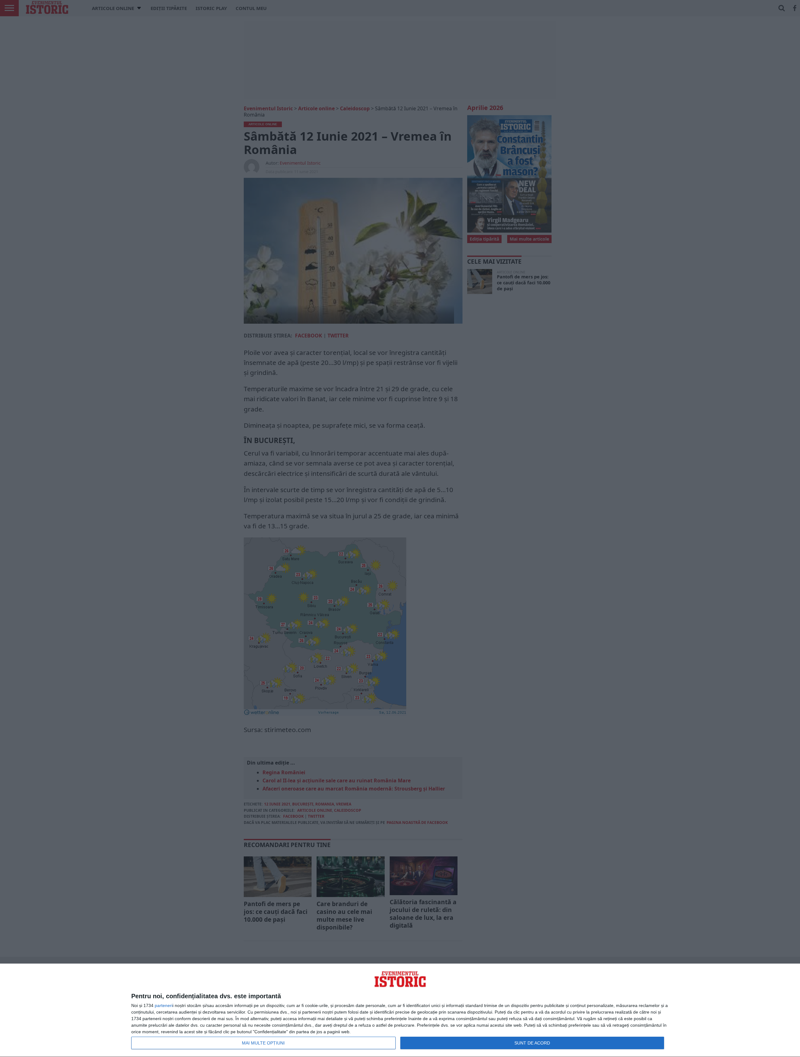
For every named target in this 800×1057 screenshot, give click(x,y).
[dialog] (400, 1010)
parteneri (163, 1005)
